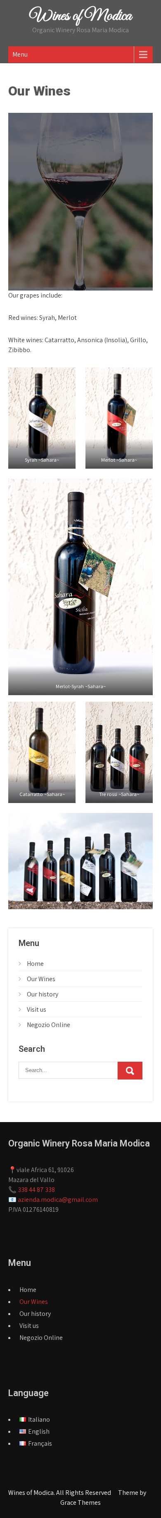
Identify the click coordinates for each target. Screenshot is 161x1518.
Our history (42, 994)
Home (35, 963)
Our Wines (41, 979)
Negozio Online (48, 1024)
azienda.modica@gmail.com (58, 1199)
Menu (20, 54)
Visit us (36, 1009)
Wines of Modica (81, 16)
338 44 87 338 (36, 1189)
